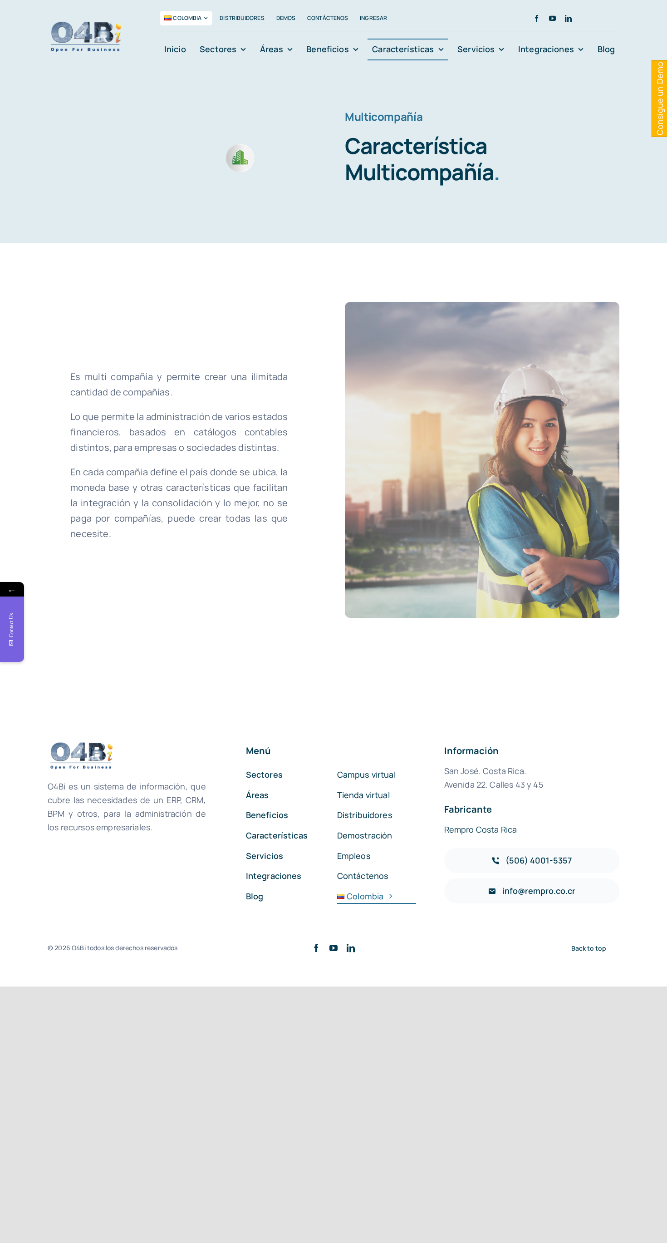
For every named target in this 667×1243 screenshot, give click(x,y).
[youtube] (552, 18)
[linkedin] (568, 18)
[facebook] (536, 18)
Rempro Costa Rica (480, 829)
